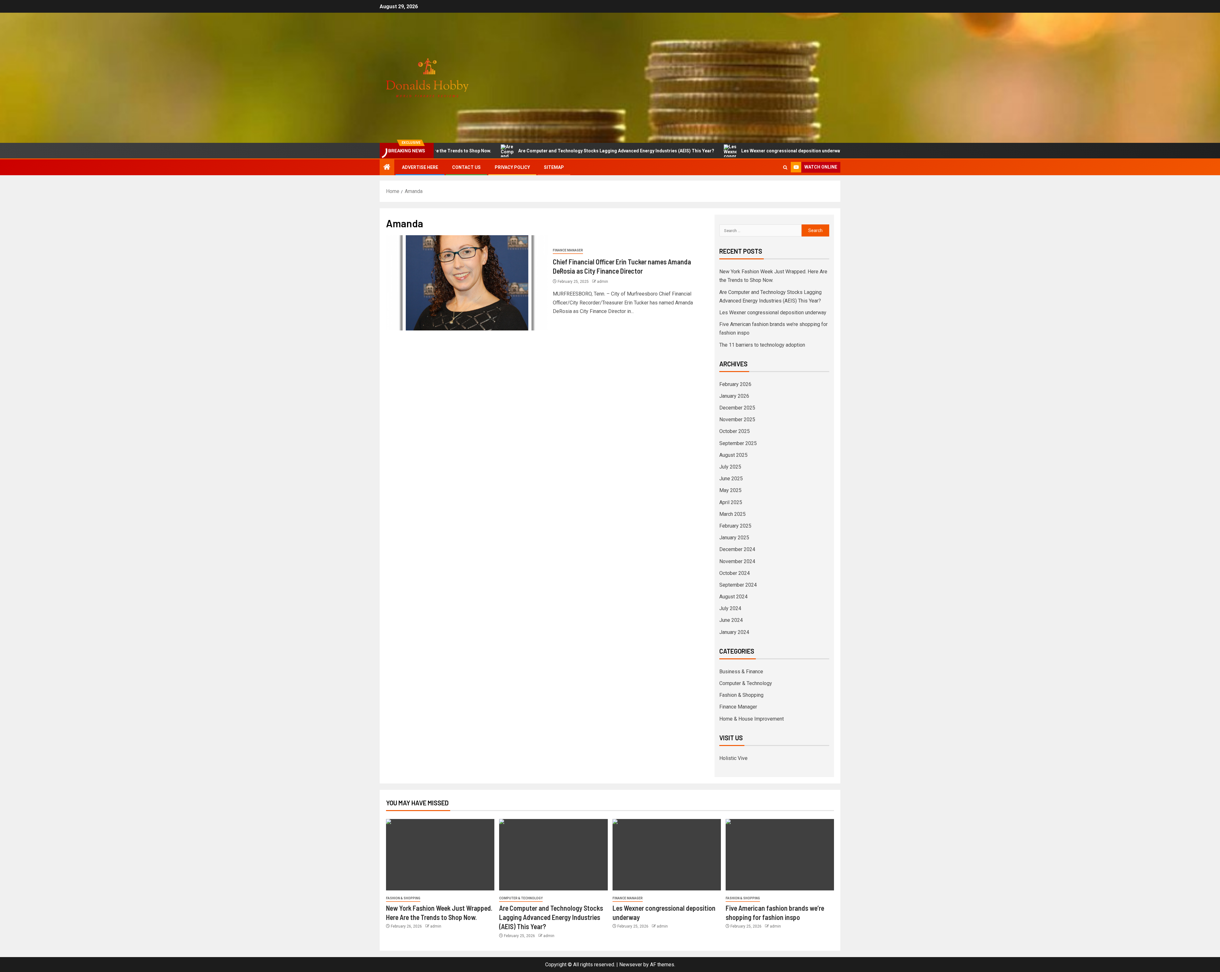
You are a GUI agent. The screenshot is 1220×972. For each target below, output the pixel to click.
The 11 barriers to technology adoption (762, 345)
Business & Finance (741, 672)
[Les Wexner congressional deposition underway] (667, 854)
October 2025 (734, 431)
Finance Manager (568, 250)
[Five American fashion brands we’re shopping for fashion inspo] (780, 854)
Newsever (630, 965)
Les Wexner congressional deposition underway (738, 150)
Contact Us (466, 167)
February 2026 (735, 384)
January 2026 (734, 396)
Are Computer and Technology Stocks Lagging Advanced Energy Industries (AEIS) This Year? (562, 150)
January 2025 (734, 538)
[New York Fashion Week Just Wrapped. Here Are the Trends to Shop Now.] (440, 854)
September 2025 (738, 443)
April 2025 (730, 502)
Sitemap (554, 167)
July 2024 (730, 608)
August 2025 (733, 455)
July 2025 (730, 467)
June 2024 (731, 620)
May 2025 (730, 490)
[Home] (386, 167)
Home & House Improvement (751, 719)
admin (602, 281)
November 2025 (737, 419)
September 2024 (738, 585)
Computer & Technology (745, 683)
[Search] (785, 167)
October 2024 (734, 573)
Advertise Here (420, 167)
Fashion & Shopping (741, 695)
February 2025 (735, 526)
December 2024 (737, 549)
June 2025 (731, 479)
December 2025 (737, 408)
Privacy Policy (512, 167)
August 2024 (733, 597)
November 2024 (737, 561)
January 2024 (734, 632)
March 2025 (732, 514)
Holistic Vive (733, 758)
